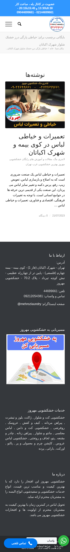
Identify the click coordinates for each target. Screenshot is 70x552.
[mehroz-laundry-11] (41, 24)
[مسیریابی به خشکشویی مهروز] (35, 360)
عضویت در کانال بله (43, 4)
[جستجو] (19, 24)
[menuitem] (19, 24)
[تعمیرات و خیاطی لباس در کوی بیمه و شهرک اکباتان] (35, 104)
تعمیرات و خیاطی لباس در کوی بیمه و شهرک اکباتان (39, 144)
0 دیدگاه (43, 215)
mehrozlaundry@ (29, 304)
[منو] (10, 24)
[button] (20, 543)
